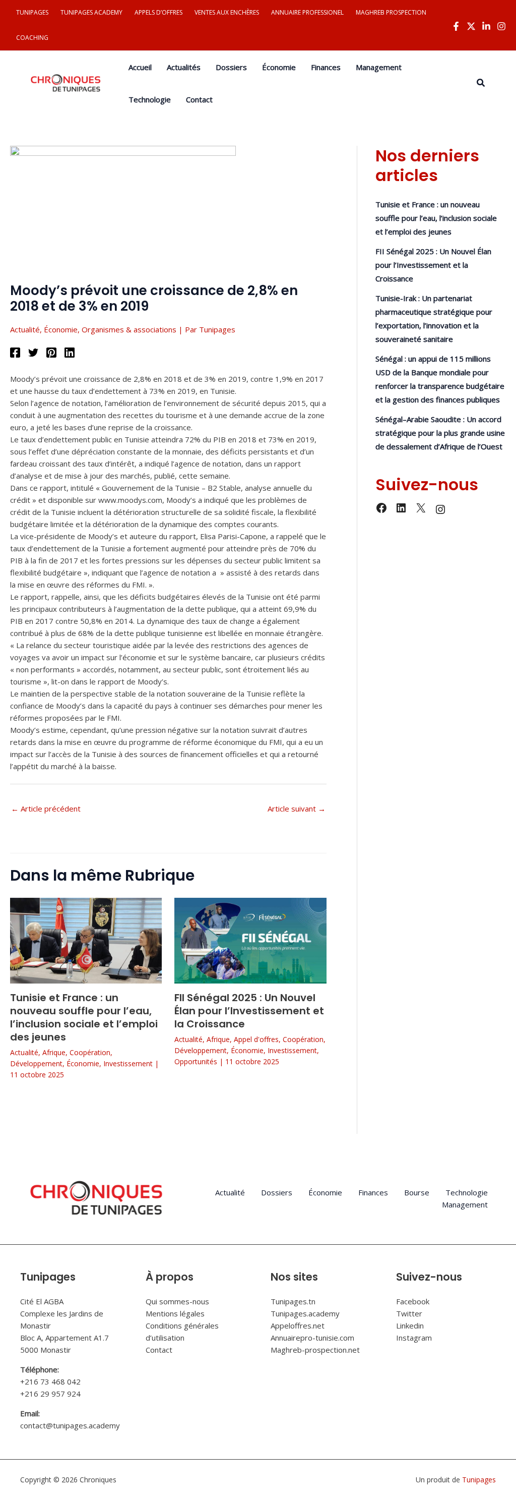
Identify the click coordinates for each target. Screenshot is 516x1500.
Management (465, 1204)
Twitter (409, 1313)
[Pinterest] (51, 352)
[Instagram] (501, 26)
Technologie (466, 1192)
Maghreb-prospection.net (315, 1350)
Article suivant (297, 808)
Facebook (412, 1301)
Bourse (416, 1192)
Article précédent (46, 808)
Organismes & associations (129, 329)
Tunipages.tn (293, 1301)
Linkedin (410, 1325)
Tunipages (479, 1479)
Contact (159, 1350)
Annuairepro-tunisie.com (312, 1338)
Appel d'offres (256, 1039)
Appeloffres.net (298, 1325)
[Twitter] (471, 26)
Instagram (414, 1338)
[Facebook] (456, 26)
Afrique (54, 1052)
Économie (61, 329)
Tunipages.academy (305, 1313)
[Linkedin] (486, 26)
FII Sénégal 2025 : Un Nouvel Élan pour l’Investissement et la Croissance (249, 1011)
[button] (481, 83)
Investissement (128, 1063)
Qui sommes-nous (177, 1301)
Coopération (90, 1052)
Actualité (25, 329)
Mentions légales (175, 1313)
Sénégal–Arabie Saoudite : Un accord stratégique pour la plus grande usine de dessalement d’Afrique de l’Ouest (440, 432)
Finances (373, 1192)
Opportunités (195, 1061)
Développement (36, 1063)
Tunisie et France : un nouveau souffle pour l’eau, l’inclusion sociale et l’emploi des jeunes (84, 1017)
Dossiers (276, 1192)
